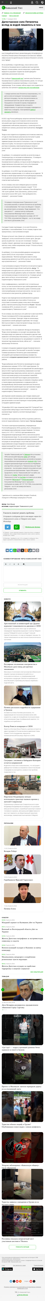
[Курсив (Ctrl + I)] (10, 564)
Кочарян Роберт (10, 851)
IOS (35, 461)
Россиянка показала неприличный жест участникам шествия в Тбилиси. (18, 1239)
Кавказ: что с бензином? (12, 13)
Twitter (15, 475)
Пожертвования (38, 1265)
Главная (4, 15)
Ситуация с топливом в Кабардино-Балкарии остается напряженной (22, 761)
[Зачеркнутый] (18, 564)
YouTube (23, 477)
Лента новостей (14, 15)
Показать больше (22, 1247)
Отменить (22, 590)
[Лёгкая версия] (11, 2)
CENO (25, 457)
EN (6, 2)
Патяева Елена (10, 908)
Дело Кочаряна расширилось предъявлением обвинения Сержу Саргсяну (20, 1006)
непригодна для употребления (28, 87)
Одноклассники (27, 479)
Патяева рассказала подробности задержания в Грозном (22, 708)
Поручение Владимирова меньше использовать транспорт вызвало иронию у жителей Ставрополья (21, 799)
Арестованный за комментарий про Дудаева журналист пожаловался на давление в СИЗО (22, 624)
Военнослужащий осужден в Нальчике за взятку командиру (21, 948)
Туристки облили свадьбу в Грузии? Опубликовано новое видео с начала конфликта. (21, 1125)
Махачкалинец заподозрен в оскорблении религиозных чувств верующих (18, 958)
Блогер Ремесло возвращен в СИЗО (18, 726)
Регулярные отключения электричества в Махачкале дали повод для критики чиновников (20, 666)
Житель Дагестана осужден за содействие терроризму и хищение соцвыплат (18, 967)
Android (30, 461)
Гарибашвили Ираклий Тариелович (18, 880)
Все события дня (37, 972)
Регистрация (23, 585)
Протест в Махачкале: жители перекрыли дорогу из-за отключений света (21, 1087)
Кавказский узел (17, 78)
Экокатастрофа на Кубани (34, 13)
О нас (3, 1265)
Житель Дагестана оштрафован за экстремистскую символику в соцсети (22, 939)
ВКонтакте (16, 479)
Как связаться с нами (19, 1265)
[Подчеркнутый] (14, 564)
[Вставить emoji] (24, 564)
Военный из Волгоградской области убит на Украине (20, 930)
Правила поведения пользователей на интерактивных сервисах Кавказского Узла (22, 1287)
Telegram (27, 454)
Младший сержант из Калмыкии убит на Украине (22, 922)
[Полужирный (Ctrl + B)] (6, 564)
